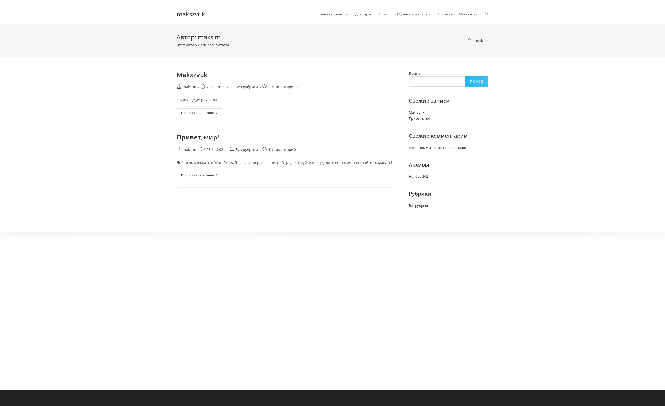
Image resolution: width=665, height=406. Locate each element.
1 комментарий (282, 149)
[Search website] (486, 14)
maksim (189, 86)
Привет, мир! (198, 137)
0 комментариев (283, 86)
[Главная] (469, 40)
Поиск (414, 73)
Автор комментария (425, 147)
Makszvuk (192, 74)
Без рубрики (247, 86)
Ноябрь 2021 (419, 176)
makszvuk (191, 14)
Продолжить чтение (201, 112)
